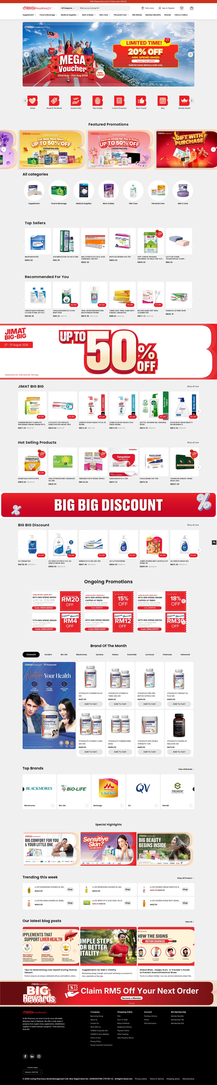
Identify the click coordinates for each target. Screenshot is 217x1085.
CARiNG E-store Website (99, 1034)
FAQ (118, 1016)
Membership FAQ (177, 1023)
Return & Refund (123, 1023)
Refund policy (188, 1079)
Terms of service (157, 1079)
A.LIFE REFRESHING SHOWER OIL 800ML (106, 887)
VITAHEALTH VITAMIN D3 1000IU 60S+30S (118, 694)
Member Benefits (177, 1016)
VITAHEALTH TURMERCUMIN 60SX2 (119, 742)
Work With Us (95, 1027)
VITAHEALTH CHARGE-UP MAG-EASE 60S (177, 742)
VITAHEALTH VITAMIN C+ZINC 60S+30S (90, 742)
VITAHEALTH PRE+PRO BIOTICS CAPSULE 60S (146, 694)
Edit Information (150, 1023)
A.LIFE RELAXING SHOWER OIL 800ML (49, 901)
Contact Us (94, 1023)
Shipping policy (173, 1079)
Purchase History (150, 1016)
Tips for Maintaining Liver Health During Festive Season (51, 971)
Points (146, 1020)
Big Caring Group (96, 1016)
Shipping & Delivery (124, 1027)
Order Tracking (122, 1034)
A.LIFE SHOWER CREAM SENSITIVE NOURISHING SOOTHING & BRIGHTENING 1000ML (165, 887)
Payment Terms (123, 1031)
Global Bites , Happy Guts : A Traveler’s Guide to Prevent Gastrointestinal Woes (165, 971)
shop (70, 889)
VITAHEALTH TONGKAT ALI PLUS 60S (177, 694)
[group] (34, 193)
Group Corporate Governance (101, 1045)
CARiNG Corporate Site (99, 1031)
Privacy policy (141, 1079)
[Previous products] (25, 246)
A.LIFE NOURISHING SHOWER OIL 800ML (49, 887)
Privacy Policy (95, 1041)
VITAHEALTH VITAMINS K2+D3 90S (90, 694)
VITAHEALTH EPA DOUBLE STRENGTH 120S (148, 742)
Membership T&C (177, 1020)
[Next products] (191, 246)
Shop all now (193, 386)
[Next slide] (213, 149)
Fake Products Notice (125, 1038)
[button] (29, 15)
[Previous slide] (3, 149)
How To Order (122, 1020)
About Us (93, 1020)
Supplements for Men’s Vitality (99, 970)
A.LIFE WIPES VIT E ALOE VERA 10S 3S (107, 901)
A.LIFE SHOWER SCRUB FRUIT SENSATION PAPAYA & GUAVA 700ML (165, 901)
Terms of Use (95, 1038)
